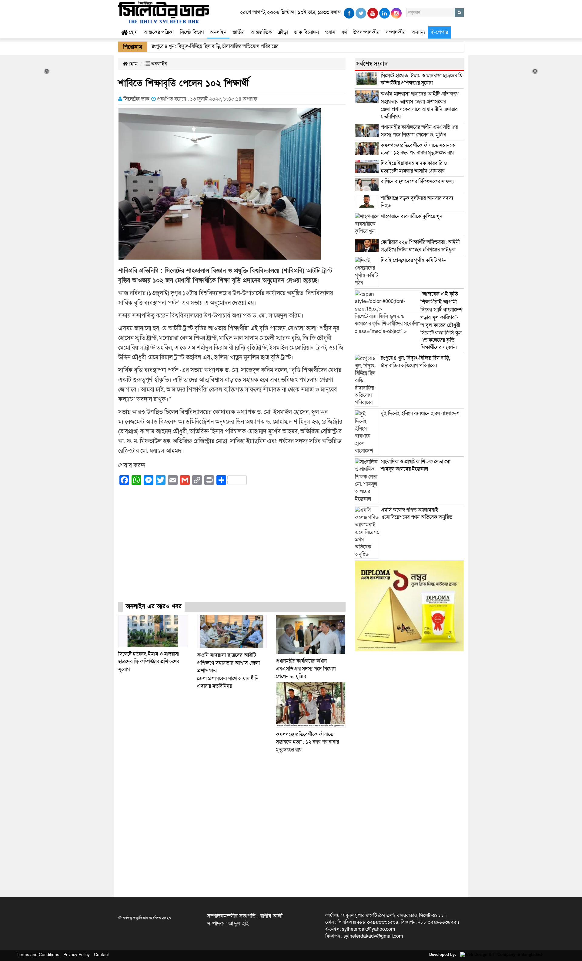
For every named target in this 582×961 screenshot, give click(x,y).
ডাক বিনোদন (306, 32)
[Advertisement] (232, 548)
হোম (133, 32)
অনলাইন (218, 32)
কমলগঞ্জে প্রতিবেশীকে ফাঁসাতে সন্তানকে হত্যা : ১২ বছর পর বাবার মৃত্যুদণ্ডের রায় (307, 742)
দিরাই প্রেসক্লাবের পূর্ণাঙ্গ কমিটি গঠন (414, 260)
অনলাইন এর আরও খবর (154, 606)
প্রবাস (330, 32)
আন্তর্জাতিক (261, 32)
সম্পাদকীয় (396, 32)
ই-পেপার (439, 32)
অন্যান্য (418, 32)
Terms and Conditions (38, 955)
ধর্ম (344, 32)
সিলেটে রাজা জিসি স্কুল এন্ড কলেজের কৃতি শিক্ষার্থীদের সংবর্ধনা (441, 321)
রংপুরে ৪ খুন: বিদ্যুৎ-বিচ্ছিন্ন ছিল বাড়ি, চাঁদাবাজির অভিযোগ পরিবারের (415, 361)
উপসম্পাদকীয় (366, 32)
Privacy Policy (76, 955)
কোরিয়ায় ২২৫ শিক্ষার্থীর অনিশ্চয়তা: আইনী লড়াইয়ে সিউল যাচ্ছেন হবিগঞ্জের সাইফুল (420, 246)
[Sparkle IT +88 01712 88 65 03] (500, 954)
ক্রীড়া (283, 32)
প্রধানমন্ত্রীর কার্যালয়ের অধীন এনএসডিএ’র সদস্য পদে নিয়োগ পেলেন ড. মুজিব (306, 668)
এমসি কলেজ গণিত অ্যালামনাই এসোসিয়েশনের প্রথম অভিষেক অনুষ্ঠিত (416, 513)
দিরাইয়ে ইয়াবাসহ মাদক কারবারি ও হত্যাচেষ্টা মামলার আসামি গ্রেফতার (414, 167)
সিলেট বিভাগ (192, 32)
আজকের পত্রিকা (159, 32)
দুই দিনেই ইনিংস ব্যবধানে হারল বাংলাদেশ (420, 413)
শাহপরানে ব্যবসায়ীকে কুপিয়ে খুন (412, 216)
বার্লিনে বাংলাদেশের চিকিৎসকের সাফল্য (417, 181)
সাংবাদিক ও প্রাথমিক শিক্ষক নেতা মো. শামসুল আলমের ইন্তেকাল (416, 465)
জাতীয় (238, 32)
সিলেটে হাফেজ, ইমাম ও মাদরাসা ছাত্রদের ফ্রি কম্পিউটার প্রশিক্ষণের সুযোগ (148, 661)
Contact (101, 955)
